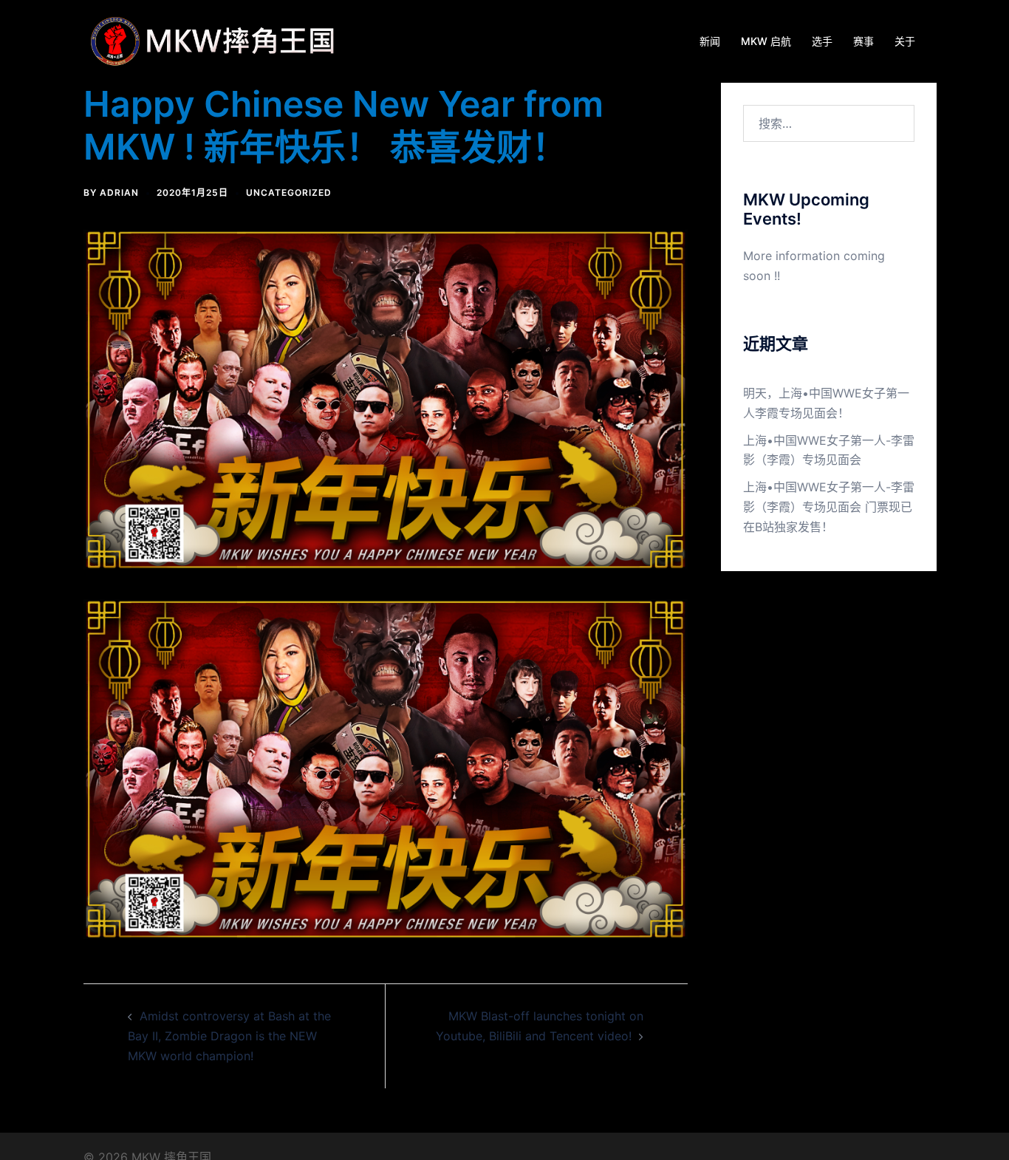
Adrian (119, 192)
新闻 (710, 41)
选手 (822, 41)
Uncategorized (289, 192)
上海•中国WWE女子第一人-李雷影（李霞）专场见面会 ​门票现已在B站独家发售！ (828, 507)
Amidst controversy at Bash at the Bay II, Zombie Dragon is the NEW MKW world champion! (229, 1036)
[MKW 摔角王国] (216, 40)
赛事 (863, 41)
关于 (905, 41)
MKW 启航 (766, 41)
